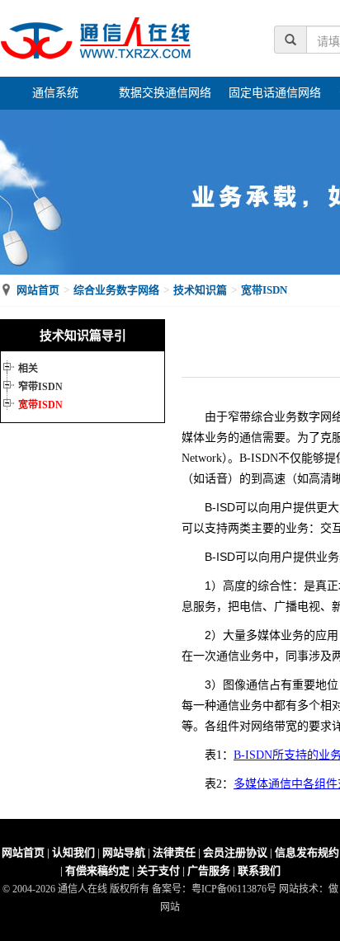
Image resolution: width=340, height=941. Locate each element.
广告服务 (208, 870)
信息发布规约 (307, 852)
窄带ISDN (40, 387)
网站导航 (123, 852)
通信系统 (55, 93)
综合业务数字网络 (116, 290)
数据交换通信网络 (165, 93)
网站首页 (38, 290)
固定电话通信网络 (275, 93)
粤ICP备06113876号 (233, 889)
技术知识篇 (200, 290)
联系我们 (259, 870)
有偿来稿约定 (97, 870)
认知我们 (73, 852)
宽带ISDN (264, 290)
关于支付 (158, 870)
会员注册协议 (235, 852)
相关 (28, 368)
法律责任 (174, 852)
